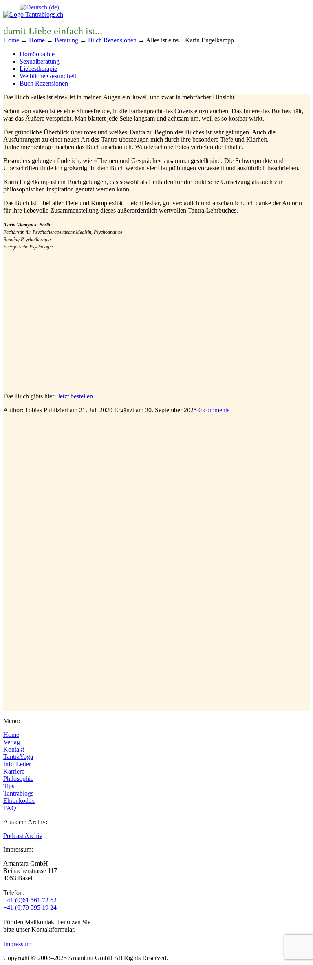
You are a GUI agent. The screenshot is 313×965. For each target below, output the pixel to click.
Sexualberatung (40, 61)
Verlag (11, 742)
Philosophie (18, 778)
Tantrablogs (18, 793)
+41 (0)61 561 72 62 (30, 900)
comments (213, 410)
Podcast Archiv (22, 835)
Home (11, 734)
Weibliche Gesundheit (48, 76)
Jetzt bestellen (75, 396)
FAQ (9, 808)
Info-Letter (17, 764)
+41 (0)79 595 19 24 (30, 907)
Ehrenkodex (19, 800)
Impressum (17, 944)
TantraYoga (18, 756)
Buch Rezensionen (44, 83)
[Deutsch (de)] (39, 6)
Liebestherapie (38, 68)
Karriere (13, 771)
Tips (8, 786)
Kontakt (13, 749)
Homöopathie (37, 54)
